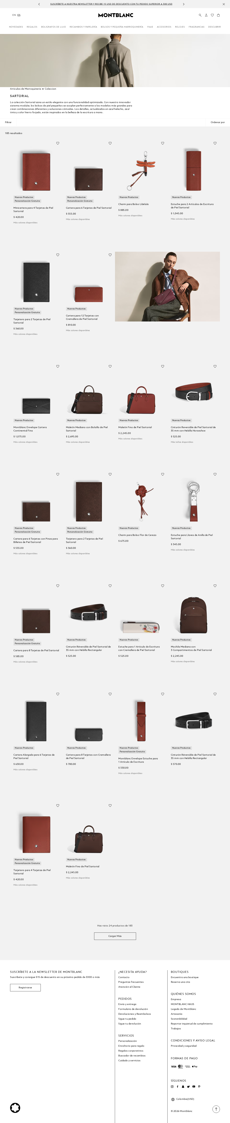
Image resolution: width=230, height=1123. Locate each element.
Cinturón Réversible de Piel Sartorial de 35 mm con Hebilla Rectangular (88, 648)
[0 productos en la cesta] (218, 16)
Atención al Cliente (129, 987)
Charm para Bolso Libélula (133, 204)
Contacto (123, 977)
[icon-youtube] (193, 1086)
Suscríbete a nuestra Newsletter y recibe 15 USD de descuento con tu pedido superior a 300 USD (111, 4)
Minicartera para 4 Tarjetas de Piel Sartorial (33, 210)
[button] (206, 15)
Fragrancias (197, 27)
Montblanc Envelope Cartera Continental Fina (30, 429)
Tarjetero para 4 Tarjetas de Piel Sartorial (32, 872)
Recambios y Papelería (83, 27)
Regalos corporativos (130, 1051)
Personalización (127, 1041)
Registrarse (25, 987)
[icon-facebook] (177, 1086)
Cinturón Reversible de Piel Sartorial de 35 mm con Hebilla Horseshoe (193, 429)
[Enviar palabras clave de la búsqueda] (200, 15)
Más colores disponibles (25, 223)
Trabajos (176, 1028)
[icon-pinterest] (199, 1086)
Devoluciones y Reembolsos (134, 1014)
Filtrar (8, 122)
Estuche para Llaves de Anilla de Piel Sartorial (192, 537)
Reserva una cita (180, 982)
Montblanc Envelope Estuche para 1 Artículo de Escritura (138, 760)
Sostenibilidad (179, 1019)
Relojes (180, 27)
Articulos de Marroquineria (25, 89)
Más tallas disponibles (182, 442)
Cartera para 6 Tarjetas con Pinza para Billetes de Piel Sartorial (35, 540)
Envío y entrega (127, 1004)
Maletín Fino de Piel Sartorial (135, 427)
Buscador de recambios (132, 1056)
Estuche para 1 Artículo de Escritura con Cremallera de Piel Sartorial (139, 648)
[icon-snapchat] (183, 1086)
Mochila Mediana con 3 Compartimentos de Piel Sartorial (191, 648)
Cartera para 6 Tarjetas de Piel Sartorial (89, 208)
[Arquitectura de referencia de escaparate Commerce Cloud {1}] (115, 15)
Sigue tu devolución (129, 1024)
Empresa (176, 999)
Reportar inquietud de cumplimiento (192, 1024)
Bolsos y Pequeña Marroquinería (122, 27)
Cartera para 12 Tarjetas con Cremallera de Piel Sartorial (82, 317)
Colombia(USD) (185, 1099)
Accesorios (164, 27)
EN (14, 15)
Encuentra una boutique (185, 977)
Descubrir (214, 27)
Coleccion (50, 89)
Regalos (32, 27)
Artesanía (176, 1014)
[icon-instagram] (172, 1086)
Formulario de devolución (133, 1009)
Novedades (16, 27)
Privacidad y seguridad (184, 1046)
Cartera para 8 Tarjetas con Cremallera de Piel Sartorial (88, 756)
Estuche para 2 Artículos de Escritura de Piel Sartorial (192, 206)
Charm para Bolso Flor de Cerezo (137, 535)
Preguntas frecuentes (131, 982)
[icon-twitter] (188, 1086)
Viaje (150, 27)
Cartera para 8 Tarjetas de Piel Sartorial (36, 650)
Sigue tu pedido (127, 1019)
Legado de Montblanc (183, 1009)
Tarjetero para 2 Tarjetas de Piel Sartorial (32, 321)
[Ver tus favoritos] (212, 16)
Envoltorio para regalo (131, 1046)
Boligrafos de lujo (53, 27)
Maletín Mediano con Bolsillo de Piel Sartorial (87, 429)
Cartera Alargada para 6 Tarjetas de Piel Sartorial (34, 756)
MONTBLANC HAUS (182, 1004)
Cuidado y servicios (129, 1060)
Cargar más (115, 936)
